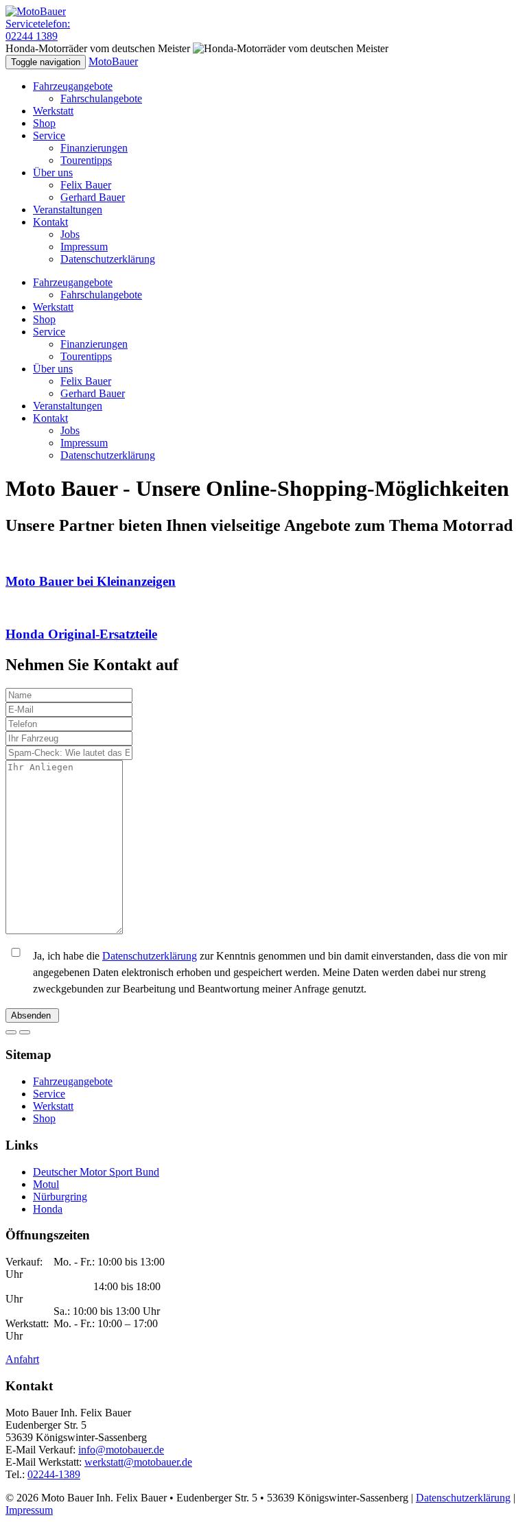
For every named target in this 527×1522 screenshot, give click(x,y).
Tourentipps (86, 160)
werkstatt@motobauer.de (138, 1462)
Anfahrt (22, 1359)
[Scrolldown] (10, 1032)
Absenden (32, 1015)
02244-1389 (53, 1474)
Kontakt (50, 222)
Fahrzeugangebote (73, 86)
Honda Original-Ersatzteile (81, 634)
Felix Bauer (85, 185)
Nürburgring (60, 1196)
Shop (44, 123)
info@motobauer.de (121, 1449)
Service (49, 135)
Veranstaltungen (67, 209)
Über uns (53, 172)
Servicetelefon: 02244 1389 (37, 30)
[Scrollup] (24, 1032)
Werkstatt (53, 111)
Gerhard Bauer (92, 197)
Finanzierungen (94, 148)
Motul (46, 1184)
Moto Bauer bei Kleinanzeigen (90, 581)
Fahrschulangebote (101, 98)
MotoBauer (113, 61)
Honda (47, 1209)
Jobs (70, 234)
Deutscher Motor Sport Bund (96, 1172)
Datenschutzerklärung (107, 259)
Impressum (84, 246)
